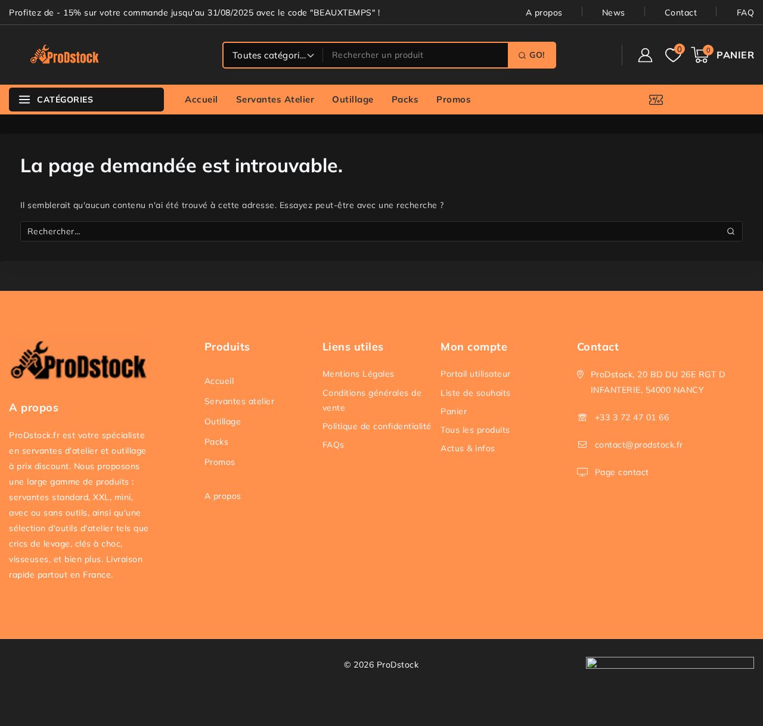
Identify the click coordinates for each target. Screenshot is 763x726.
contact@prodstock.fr (639, 444)
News (613, 12)
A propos (544, 12)
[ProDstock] (68, 55)
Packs (405, 99)
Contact (681, 12)
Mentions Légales (358, 373)
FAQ (745, 12)
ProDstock (398, 664)
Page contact (622, 472)
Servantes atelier (275, 99)
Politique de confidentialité (377, 426)
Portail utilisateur (476, 373)
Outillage (353, 99)
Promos (453, 99)
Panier (454, 411)
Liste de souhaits (476, 392)
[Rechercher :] (381, 231)
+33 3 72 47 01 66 (632, 417)
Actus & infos (468, 448)
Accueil (201, 99)
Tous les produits (475, 429)
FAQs (333, 444)
